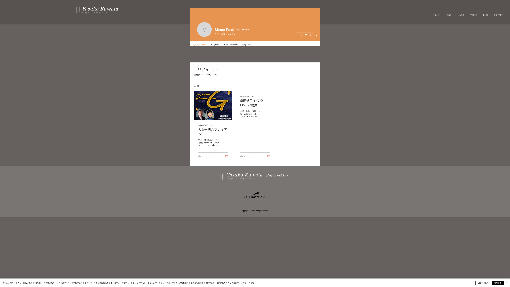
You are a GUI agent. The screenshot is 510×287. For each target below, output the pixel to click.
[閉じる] (506, 283)
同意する (497, 282)
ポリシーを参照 (247, 282)
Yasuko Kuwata (244, 175)
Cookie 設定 (483, 282)
